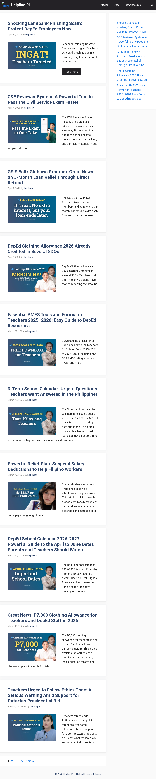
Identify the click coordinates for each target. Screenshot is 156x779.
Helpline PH (21, 5)
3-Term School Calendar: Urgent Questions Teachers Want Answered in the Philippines (53, 391)
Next (30, 760)
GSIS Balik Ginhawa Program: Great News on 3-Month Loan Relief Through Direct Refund (50, 177)
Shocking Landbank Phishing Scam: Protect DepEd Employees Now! (45, 26)
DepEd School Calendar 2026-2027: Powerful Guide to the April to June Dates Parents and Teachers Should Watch (51, 544)
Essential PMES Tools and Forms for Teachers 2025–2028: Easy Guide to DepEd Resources (52, 320)
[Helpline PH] (5, 5)
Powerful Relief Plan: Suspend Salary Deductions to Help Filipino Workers (46, 466)
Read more (71, 71)
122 (21, 760)
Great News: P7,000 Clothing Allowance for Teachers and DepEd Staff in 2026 (52, 617)
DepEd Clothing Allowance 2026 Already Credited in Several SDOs (49, 248)
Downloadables (133, 5)
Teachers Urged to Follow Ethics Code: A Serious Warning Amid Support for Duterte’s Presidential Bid (49, 695)
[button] (152, 5)
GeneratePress (93, 774)
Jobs (116, 5)
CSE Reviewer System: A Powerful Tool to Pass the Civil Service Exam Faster (50, 99)
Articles (104, 5)
